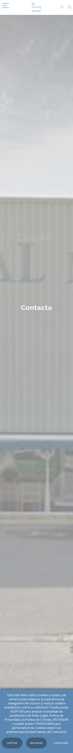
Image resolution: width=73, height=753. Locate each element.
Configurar (61, 743)
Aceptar (12, 743)
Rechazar (36, 743)
